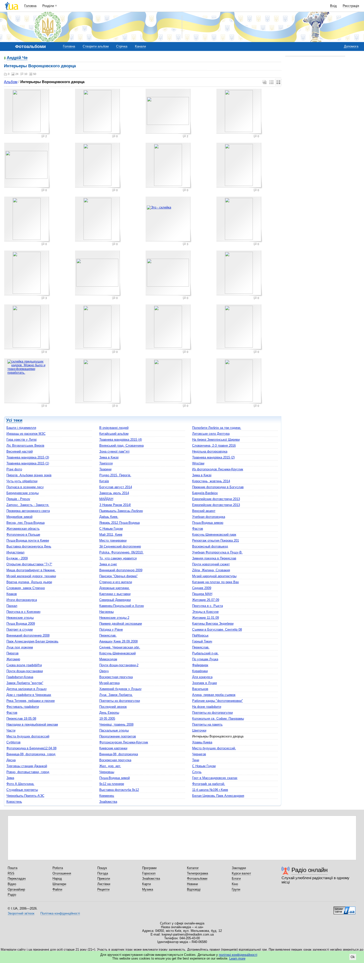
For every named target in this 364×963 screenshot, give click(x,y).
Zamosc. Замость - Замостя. (27, 505)
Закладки (239, 868)
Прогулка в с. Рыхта (207, 606)
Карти (146, 884)
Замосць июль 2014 (114, 493)
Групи (236, 889)
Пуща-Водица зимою (207, 523)
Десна (11, 760)
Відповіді (194, 889)
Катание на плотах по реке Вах (215, 582)
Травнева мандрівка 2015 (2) (213, 457)
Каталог (193, 868)
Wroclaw (198, 463)
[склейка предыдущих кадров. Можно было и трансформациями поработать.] (27, 381)
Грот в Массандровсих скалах (214, 778)
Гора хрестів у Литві (21, 439)
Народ (57, 878)
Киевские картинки (113, 748)
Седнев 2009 (201, 588)
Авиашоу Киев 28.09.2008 (118, 641)
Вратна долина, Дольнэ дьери (29, 582)
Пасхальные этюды (114, 730)
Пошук (102, 868)
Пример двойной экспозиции (120, 623)
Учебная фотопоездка (208, 517)
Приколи (103, 878)
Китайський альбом (114, 434)
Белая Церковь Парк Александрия (218, 796)
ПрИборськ (200, 635)
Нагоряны (106, 612)
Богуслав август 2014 (115, 487)
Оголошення (61, 873)
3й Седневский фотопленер (120, 546)
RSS (11, 873)
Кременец (106, 796)
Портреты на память (207, 724)
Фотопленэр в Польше (23, 534)
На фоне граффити (206, 707)
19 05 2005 (107, 718)
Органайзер (16, 889)
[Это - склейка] (169, 220)
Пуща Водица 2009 (20, 623)
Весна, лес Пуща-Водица (25, 523)
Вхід (333, 6)
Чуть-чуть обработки (21, 481)
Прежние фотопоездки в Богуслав (218, 487)
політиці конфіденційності (238, 955)
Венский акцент (203, 511)
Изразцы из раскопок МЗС (26, 434)
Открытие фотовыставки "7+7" (29, 564)
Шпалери (59, 884)
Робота (57, 868)
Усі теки (14, 420)
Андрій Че (17, 58)
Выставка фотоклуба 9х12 (119, 790)
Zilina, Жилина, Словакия (211, 570)
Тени (195, 760)
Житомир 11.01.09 (205, 617)
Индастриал (15, 552)
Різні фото (14, 469)
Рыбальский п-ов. (205, 653)
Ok (353, 957)
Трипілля (106, 463)
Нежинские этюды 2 (114, 617)
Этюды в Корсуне (205, 612)
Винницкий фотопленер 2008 (28, 635)
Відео (12, 884)
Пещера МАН (202, 594)
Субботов (13, 742)
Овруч (104, 671)
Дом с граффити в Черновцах (28, 695)
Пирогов (12, 653)
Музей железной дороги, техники (31, 576)
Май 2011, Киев (110, 534)
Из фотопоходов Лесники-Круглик (217, 469)
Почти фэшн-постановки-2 (118, 665)
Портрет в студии (19, 629)
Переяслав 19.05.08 (21, 718)
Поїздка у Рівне (111, 629)
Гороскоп (149, 873)
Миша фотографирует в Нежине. (31, 570)
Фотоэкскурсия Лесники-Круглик (123, 742)
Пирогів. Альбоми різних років (29, 475)
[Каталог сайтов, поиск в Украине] (344, 909)
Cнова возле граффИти (24, 665)
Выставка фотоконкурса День (28, 546)
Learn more (237, 958)
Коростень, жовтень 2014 (211, 481)
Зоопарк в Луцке (204, 683)
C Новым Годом (204, 766)
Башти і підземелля (21, 428)
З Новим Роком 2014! (115, 505)
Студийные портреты (22, 790)
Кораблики (200, 671)
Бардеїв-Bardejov (205, 493)
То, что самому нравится (118, 558)
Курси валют (241, 873)
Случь (197, 772)
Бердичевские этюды (22, 493)
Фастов (197, 528)
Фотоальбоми (197, 878)
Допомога (351, 46)
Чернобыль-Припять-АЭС (25, 796)
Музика (147, 889)
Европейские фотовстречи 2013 (216, 499)
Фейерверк (200, 665)
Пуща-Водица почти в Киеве (27, 540)
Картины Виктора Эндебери (213, 623)
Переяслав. (108, 635)
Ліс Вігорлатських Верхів (25, 445)
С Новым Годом (111, 528)
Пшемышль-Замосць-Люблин (121, 511)
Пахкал (11, 606)
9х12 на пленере (111, 784)
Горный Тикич (202, 641)
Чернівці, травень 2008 (116, 724)
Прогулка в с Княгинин (23, 612)
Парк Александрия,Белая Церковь (32, 641)
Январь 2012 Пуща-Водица (119, 523)
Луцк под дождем (19, 647)
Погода (102, 873)
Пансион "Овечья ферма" (118, 576)
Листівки (103, 884)
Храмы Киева (202, 742)
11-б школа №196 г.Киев (210, 790)
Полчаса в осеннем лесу (25, 487)
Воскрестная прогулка (116, 677)
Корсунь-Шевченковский (117, 653)
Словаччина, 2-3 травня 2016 (214, 445)
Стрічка (121, 46)
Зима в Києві (109, 457)
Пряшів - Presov (18, 499)
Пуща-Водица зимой (114, 778)
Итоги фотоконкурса (21, 600)
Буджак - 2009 (17, 558)
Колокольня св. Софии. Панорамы (218, 718)
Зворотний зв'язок (21, 913)
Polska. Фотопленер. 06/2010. (121, 552)
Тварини (105, 469)
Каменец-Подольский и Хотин (121, 606)
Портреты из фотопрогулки (119, 701)
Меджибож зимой (19, 517)
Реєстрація (351, 6)
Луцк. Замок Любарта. (116, 695)
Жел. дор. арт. (110, 766)
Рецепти (103, 889)
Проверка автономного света (28, 511)
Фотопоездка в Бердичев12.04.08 (31, 748)
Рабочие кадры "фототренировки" (217, 701)
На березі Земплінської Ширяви (216, 439)
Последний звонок (113, 707)
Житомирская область (23, 528)
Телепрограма (197, 873)
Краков (11, 594)
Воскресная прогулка (115, 760)
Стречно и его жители (115, 582)
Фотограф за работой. (208, 784)
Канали (140, 46)
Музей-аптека (109, 683)
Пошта (12, 868)
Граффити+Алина (19, 677)
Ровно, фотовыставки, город (27, 772)
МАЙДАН (106, 499)
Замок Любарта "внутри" (24, 683)
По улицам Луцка (205, 659)
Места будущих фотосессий (27, 736)
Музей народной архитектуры (214, 576)
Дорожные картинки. (114, 588)
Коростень (14, 801)
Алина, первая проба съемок (213, 695)
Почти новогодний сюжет (211, 564)
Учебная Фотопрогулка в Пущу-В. (217, 552)
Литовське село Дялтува (211, 434)
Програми (149, 868)
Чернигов (199, 754)
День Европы (109, 712)
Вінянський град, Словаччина (121, 445)
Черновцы (106, 772)
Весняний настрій (19, 451)
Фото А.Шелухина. (20, 784)
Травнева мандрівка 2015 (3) (27, 457)
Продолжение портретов (117, 736)
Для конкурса (202, 677)
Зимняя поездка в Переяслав (214, 558)
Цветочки (199, 730)
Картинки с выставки (114, 594)
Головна (30, 6)
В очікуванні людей (114, 428)
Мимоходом (108, 659)
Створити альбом (96, 46)
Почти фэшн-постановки (24, 671)
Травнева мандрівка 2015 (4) (120, 439)
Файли (57, 889)
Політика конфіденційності (60, 913)
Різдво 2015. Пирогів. (115, 475)
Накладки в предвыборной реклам (32, 724)
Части (10, 730)
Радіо (12, 894)
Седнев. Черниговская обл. (119, 647)
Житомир (13, 659)
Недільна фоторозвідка (209, 451)
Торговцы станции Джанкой (26, 766)
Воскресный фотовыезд (210, 546)
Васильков (200, 689)
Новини (192, 884)
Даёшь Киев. (108, 517)
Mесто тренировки (113, 540)
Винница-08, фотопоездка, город (30, 754)
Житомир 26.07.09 (205, 600)
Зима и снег (108, 564)
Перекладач (17, 878)
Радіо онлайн (309, 870)
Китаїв (104, 481)
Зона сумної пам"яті (114, 451)
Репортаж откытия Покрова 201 (215, 540)
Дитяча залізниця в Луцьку (26, 689)
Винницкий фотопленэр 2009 (120, 570)
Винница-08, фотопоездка (118, 754)
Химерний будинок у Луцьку (120, 689)
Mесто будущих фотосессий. (214, 748)
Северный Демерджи (115, 600)
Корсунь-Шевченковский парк (214, 534)
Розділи (48, 6)
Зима (10, 778)
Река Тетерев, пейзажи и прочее (30, 701)
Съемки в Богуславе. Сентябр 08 (217, 629)
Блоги (236, 878)
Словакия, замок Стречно (25, 588)
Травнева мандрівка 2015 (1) (27, 463)
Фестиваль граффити (22, 707)
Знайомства (108, 801)
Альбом (10, 82)
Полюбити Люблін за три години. (216, 428)
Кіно (235, 884)
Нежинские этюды (20, 617)
